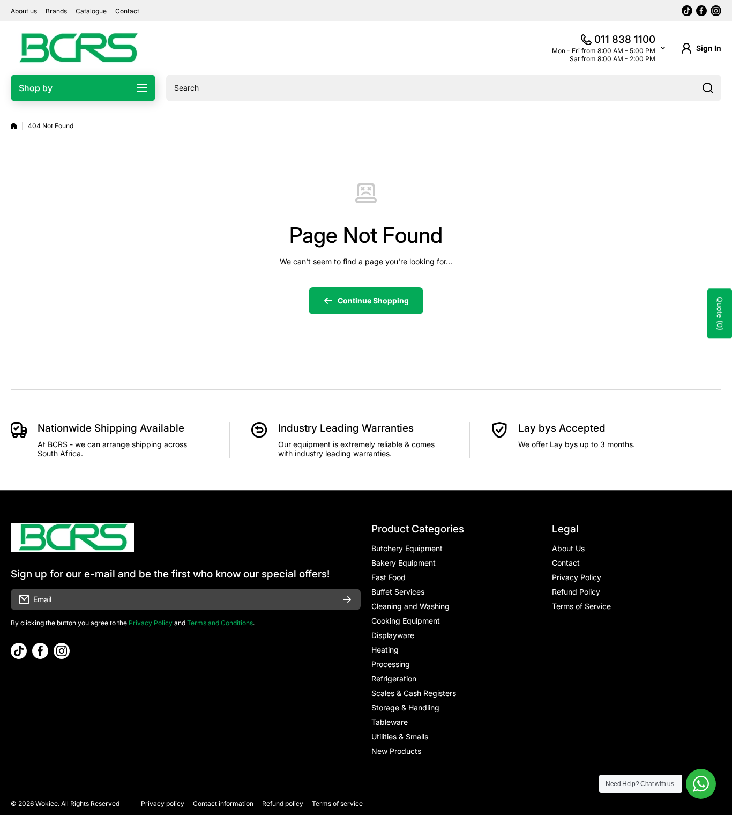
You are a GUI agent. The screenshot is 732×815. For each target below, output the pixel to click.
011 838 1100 (624, 39)
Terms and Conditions (220, 623)
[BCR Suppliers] (78, 48)
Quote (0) (719, 314)
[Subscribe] (347, 599)
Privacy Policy (151, 623)
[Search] (707, 88)
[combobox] (443, 88)
